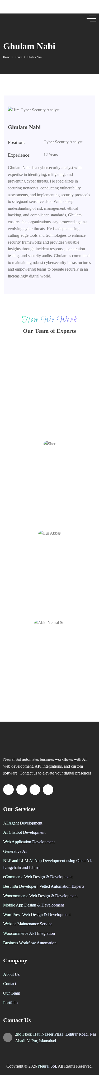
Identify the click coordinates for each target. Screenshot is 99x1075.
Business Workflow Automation (29, 943)
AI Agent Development (22, 823)
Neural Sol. (48, 1066)
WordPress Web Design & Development (36, 914)
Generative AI (15, 851)
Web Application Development (29, 842)
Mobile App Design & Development (33, 905)
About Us (11, 974)
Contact (9, 983)
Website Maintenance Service (27, 924)
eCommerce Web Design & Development (38, 876)
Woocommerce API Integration (29, 933)
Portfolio (10, 1002)
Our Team (11, 993)
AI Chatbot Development (24, 832)
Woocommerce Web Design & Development (40, 896)
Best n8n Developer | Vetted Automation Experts (43, 886)
